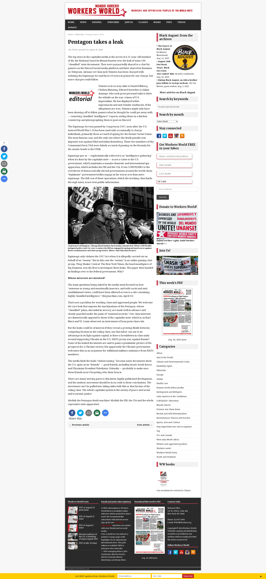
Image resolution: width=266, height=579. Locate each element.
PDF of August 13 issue (86, 517)
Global (160, 379)
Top (158, 431)
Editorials (161, 370)
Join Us (129, 22)
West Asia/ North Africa (168, 439)
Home (71, 22)
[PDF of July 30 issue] (73, 548)
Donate (72, 27)
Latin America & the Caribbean (172, 396)
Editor (75, 49)
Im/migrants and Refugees (169, 392)
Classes (143, 22)
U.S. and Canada (164, 435)
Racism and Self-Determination (172, 413)
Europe (160, 374)
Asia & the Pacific (165, 357)
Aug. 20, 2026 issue (177, 339)
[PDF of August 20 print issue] (73, 512)
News (83, 22)
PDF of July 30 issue (88, 543)
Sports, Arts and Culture (168, 422)
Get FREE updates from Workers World (94, 576)
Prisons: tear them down (168, 409)
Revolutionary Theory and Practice (173, 418)
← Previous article (79, 424)
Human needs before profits (170, 387)
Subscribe (113, 22)
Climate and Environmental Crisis (173, 361)
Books (157, 22)
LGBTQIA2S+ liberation (168, 400)
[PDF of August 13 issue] (73, 521)
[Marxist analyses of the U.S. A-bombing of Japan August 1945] (73, 539)
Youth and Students (166, 457)
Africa (159, 353)
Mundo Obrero (164, 405)
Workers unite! (164, 448)
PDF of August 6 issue (86, 526)
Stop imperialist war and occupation (174, 426)
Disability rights (164, 366)
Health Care (162, 383)
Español (97, 22)
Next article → (144, 424)
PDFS (169, 22)
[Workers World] (133, 11)
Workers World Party (167, 452)
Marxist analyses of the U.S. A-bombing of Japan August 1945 (88, 536)
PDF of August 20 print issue (87, 508)
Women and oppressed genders (172, 444)
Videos (181, 22)
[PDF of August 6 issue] (73, 530)
